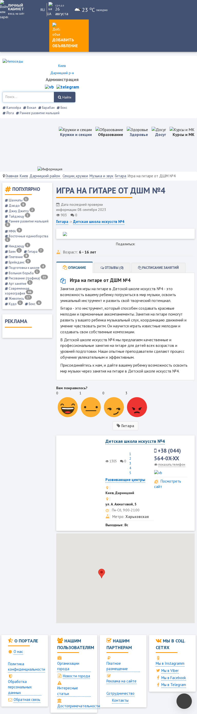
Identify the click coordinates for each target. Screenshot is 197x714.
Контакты (120, 700)
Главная (12, 175)
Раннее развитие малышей (39, 113)
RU (43, 9)
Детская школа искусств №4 (98, 221)
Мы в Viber (170, 670)
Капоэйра (13, 107)
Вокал (31, 107)
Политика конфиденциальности (26, 666)
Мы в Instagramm (170, 663)
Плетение (17, 257)
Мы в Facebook (173, 677)
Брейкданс (18, 262)
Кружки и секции (76, 134)
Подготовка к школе (26, 268)
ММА (14, 231)
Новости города (76, 675)
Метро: (118, 516)
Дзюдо (16, 205)
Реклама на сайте (121, 681)
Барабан (48, 107)
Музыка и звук (101, 175)
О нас (18, 651)
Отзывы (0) (114, 268)
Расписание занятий (160, 268)
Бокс (63, 107)
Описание (76, 267)
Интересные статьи (67, 691)
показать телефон (171, 464)
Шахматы (17, 200)
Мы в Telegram (173, 684)
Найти (66, 97)
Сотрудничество (120, 693)
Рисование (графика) (27, 278)
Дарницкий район (45, 175)
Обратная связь (27, 699)
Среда (59, 5)
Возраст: (70, 252)
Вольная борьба (23, 273)
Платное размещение (117, 666)
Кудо (14, 304)
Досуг (160, 134)
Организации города (68, 666)
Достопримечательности (78, 705)
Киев (24, 175)
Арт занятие (19, 283)
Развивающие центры (125, 479)
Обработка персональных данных (20, 687)
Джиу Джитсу (20, 211)
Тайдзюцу (18, 216)
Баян (14, 251)
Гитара (120, 175)
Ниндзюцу (18, 246)
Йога (10, 113)
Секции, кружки (75, 175)
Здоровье (139, 134)
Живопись (19, 298)
